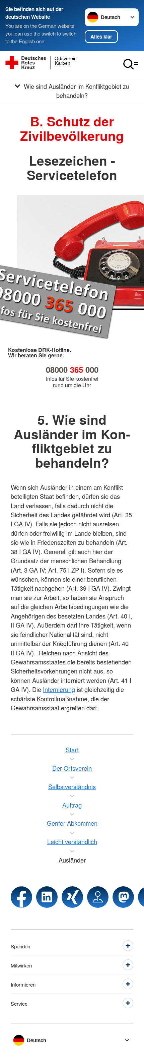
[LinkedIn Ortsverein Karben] (47, 897)
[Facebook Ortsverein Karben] (21, 897)
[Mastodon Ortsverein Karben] (123, 897)
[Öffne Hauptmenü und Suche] (131, 64)
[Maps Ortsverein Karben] (98, 897)
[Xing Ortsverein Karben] (72, 897)
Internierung (59, 689)
